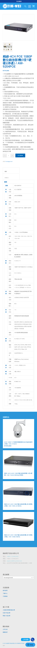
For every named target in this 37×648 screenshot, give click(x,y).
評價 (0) (11, 177)
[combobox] (18, 577)
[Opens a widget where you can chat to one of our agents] (30, 645)
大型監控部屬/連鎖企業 (9, 610)
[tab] (11, 170)
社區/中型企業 (6, 613)
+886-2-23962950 (12, 556)
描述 (11, 171)
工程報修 (5, 596)
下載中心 (5, 593)
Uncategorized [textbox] (18, 577)
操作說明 (5, 590)
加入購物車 (20, 155)
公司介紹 (5, 629)
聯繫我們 (5, 632)
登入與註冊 (19, 1)
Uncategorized (8, 161)
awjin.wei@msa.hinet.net (14, 561)
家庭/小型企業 (6, 615)
